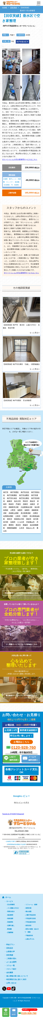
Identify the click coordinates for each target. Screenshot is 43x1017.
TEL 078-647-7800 (21, 831)
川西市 (35, 513)
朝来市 (11, 504)
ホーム (8, 897)
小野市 (12, 510)
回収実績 (9, 955)
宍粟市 (24, 516)
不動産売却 (29, 935)
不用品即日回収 (31, 918)
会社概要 (9, 972)
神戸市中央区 (12, 498)
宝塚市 (12, 522)
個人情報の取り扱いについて (17, 976)
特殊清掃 (10, 918)
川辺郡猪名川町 (26, 507)
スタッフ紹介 (11, 969)
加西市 (19, 510)
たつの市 (20, 522)
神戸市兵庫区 (24, 498)
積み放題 (28, 911)
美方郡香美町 (26, 513)
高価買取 (10, 922)
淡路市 (32, 504)
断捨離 (9, 929)
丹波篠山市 (30, 522)
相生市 (32, 501)
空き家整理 (11, 904)
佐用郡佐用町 (8, 516)
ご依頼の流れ (11, 958)
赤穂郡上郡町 (14, 513)
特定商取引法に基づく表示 (16, 979)
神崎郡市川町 (14, 507)
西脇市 (25, 525)
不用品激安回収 (31, 922)
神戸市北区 (25, 492)
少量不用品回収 (31, 915)
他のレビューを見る (21, 802)
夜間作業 (28, 908)
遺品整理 (10, 915)
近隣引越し (11, 925)
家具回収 (28, 925)
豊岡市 (11, 525)
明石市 (25, 501)
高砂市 (28, 519)
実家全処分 (11, 911)
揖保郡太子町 (19, 519)
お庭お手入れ (30, 939)
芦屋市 (18, 504)
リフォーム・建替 (31, 904)
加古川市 (17, 501)
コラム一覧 (10, 965)
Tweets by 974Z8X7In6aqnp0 (13, 814)
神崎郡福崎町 (12, 528)
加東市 (27, 510)
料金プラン (10, 944)
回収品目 (9, 948)
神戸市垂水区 (22, 42)
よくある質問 (11, 962)
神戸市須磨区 (24, 495)
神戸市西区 (14, 492)
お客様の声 (10, 951)
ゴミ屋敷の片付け (13, 908)
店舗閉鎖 (10, 932)
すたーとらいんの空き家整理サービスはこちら (19, 159)
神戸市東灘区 (12, 495)
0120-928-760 (23, 747)
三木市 (21, 528)
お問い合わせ (11, 983)
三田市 (17, 516)
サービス (9, 901)
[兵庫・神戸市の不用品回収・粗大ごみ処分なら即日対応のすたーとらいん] (11, 4)
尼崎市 (25, 504)
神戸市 (5, 492)
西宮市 (18, 525)
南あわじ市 (30, 528)
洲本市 (9, 519)
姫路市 (9, 501)
